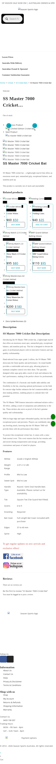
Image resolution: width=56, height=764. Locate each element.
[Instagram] (10, 659)
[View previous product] (6, 125)
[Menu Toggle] (28, 48)
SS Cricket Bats (22, 83)
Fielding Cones (38, 214)
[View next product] (18, 132)
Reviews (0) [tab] (21, 321)
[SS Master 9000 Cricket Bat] (19, 135)
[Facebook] (3, 659)
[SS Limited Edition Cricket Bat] (20, 128)
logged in (16, 595)
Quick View (9, 239)
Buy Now (15, 225)
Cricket (10, 83)
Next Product (11, 132)
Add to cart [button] (42, 225)
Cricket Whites (12, 214)
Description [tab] (11, 321)
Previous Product (15, 125)
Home (2, 83)
